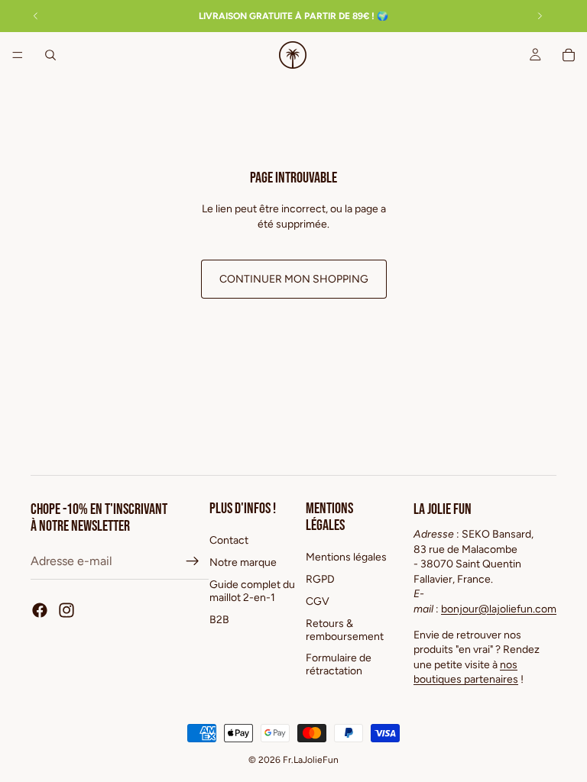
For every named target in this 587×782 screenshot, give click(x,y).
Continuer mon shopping (293, 279)
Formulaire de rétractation (338, 665)
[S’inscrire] (193, 561)
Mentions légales (346, 557)
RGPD (320, 579)
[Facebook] (40, 610)
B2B (219, 619)
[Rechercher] (50, 55)
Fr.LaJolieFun (311, 760)
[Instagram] (66, 610)
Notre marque (243, 562)
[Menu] (17, 55)
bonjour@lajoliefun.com (498, 609)
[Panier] (568, 55)
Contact (228, 541)
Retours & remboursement (345, 630)
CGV (317, 601)
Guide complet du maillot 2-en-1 (252, 591)
